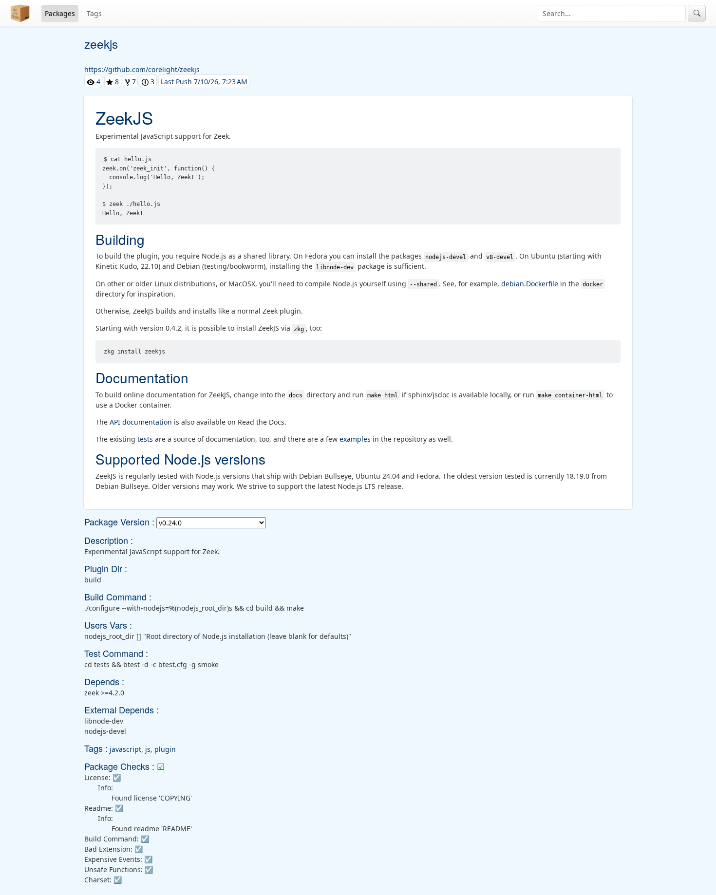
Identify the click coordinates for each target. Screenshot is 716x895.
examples (355, 439)
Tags (94, 13)
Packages (60, 13)
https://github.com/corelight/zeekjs (142, 69)
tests (145, 439)
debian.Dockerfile (529, 283)
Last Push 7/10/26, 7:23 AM (204, 81)
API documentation (141, 422)
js (148, 749)
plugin (165, 749)
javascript (125, 749)
